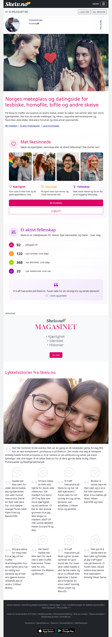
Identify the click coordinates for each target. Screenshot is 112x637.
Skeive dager (55, 605)
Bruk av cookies (80, 614)
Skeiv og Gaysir (48, 607)
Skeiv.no (54, 623)
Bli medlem (99, 12)
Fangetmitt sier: (36, 20)
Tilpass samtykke (96, 614)
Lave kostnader (51, 125)
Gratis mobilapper (30, 125)
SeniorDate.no (43, 623)
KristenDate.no (66, 623)
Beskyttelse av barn (49, 616)
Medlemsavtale (44, 614)
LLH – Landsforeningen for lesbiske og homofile (83, 605)
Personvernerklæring (62, 614)
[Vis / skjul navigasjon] (103, 4)
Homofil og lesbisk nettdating (35, 605)
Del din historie (13, 605)
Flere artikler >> (63, 607)
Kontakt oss (65, 616)
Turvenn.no (30, 623)
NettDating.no (81, 623)
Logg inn (84, 12)
